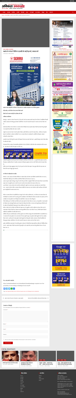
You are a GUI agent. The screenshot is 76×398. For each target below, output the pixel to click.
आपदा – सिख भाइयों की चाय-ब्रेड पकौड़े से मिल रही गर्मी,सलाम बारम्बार (65, 363)
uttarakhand (36, 291)
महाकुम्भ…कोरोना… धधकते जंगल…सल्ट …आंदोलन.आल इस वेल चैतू (46, 363)
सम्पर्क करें (51, 12)
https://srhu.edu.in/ (62, 48)
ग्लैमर (47, 12)
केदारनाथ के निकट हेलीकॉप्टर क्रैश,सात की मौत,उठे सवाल (37, 298)
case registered (8, 291)
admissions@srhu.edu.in (67, 49)
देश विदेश (13, 12)
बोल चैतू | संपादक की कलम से (9, 349)
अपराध (27, 12)
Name (4, 324)
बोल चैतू (40, 375)
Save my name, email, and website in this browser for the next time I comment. (20, 339)
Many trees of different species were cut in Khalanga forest (23, 291)
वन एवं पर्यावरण (37, 12)
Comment (5, 309)
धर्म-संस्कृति (32, 12)
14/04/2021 (41, 365)
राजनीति (18, 12)
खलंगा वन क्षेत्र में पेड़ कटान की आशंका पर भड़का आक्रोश (14, 298)
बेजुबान (40, 377)
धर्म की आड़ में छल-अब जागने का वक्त (10, 363)
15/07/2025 (5, 364)
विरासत (40, 380)
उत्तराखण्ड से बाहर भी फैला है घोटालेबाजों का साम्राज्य (26, 363)
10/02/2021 (60, 365)
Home (4, 12)
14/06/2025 (5, 53)
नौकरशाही (22, 12)
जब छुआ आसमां (41, 378)
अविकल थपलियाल (11, 53)
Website (4, 334)
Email (4, 329)
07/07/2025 (23, 365)
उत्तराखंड (8, 12)
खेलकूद (43, 12)
